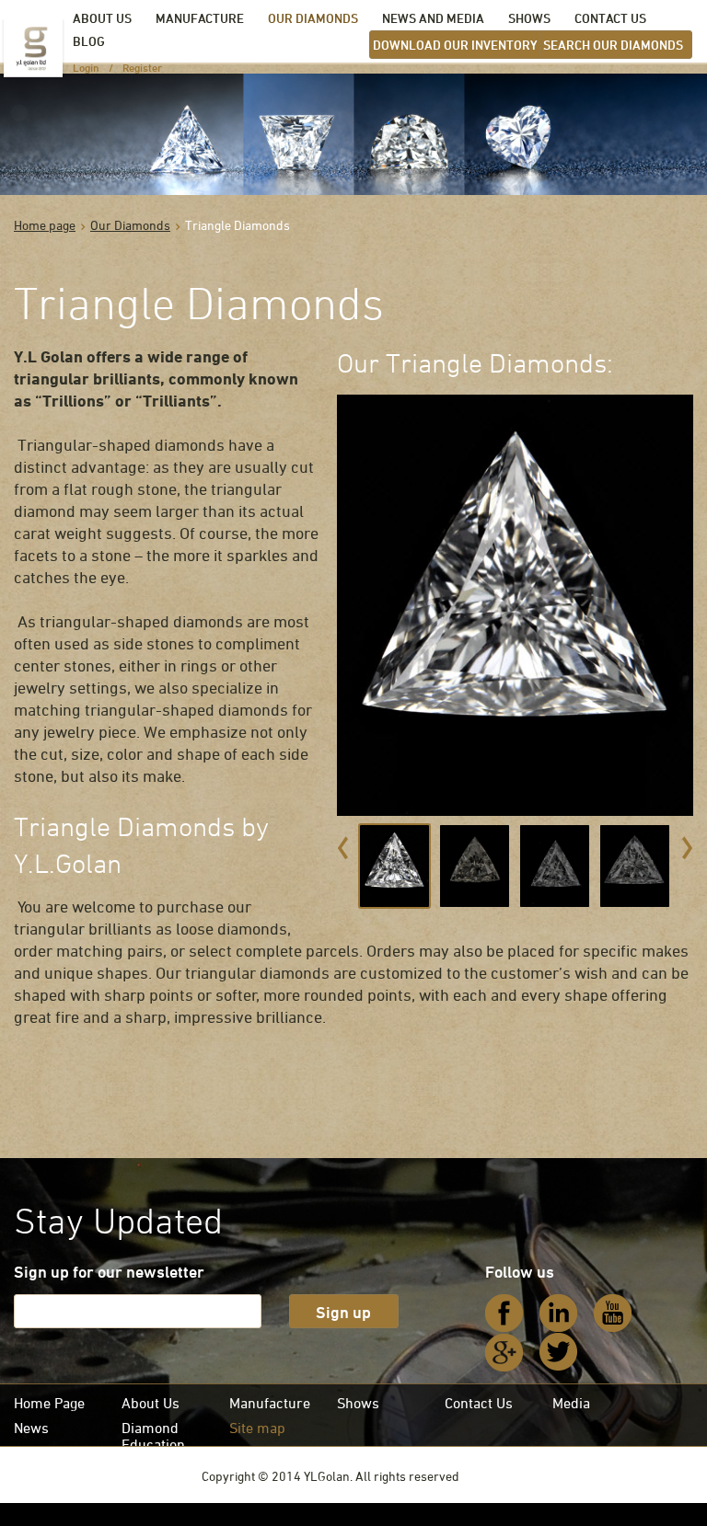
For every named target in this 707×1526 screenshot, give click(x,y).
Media (571, 1402)
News (31, 1427)
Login (86, 67)
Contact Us (479, 1402)
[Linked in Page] (558, 1313)
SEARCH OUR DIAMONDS (613, 44)
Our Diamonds (313, 18)
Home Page (49, 1402)
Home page (44, 225)
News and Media (433, 18)
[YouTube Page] (613, 1313)
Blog (89, 41)
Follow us (519, 1271)
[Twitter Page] (558, 1352)
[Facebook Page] (504, 1313)
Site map (257, 1427)
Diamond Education (153, 1435)
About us (102, 18)
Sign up (343, 1311)
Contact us (610, 18)
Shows (529, 18)
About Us (151, 1402)
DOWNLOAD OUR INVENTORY (455, 44)
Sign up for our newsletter (109, 1271)
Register (142, 67)
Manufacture (200, 18)
